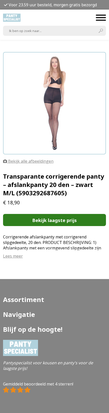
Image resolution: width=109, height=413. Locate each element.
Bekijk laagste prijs (54, 220)
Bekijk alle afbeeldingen (30, 161)
